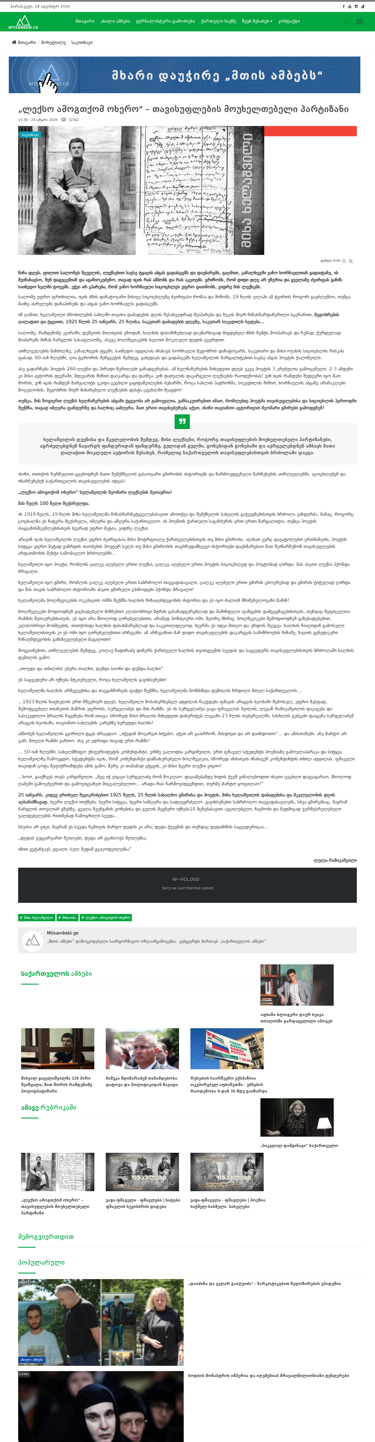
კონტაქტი (289, 21)
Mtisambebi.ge (63, 933)
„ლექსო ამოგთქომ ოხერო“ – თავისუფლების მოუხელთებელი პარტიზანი (55, 1206)
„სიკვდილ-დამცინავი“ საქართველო (299, 1145)
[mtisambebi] (184, 73)
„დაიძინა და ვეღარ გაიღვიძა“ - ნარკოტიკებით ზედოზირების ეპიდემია (264, 1283)
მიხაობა (69, 917)
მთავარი (85, 21)
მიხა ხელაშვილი (38, 917)
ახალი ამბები (115, 21)
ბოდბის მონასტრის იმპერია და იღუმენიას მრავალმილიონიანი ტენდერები (268, 1375)
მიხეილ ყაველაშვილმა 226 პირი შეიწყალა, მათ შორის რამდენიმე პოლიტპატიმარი (56, 1084)
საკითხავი (30, 134)
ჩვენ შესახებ (256, 21)
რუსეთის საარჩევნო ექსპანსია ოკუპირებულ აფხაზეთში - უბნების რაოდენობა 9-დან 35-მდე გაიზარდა (228, 1084)
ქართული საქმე (218, 21)
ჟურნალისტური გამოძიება (165, 21)
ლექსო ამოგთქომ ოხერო (107, 917)
